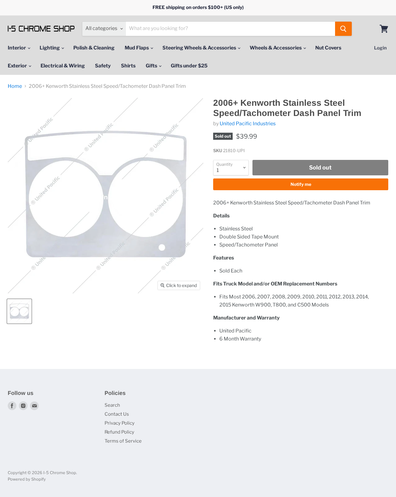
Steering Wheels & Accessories (199, 48)
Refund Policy (119, 432)
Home (15, 86)
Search (112, 405)
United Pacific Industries (248, 123)
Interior (17, 48)
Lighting (50, 48)
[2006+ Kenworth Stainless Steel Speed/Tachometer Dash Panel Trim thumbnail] (19, 311)
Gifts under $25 (189, 66)
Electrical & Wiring (63, 66)
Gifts (152, 66)
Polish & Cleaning (93, 48)
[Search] (343, 29)
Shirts (128, 66)
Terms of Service (123, 441)
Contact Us (117, 414)
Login (380, 48)
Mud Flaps (137, 48)
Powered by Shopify (27, 479)
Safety (103, 66)
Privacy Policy (120, 423)
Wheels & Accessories (276, 48)
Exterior (18, 66)
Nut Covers (328, 48)
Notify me (301, 184)
